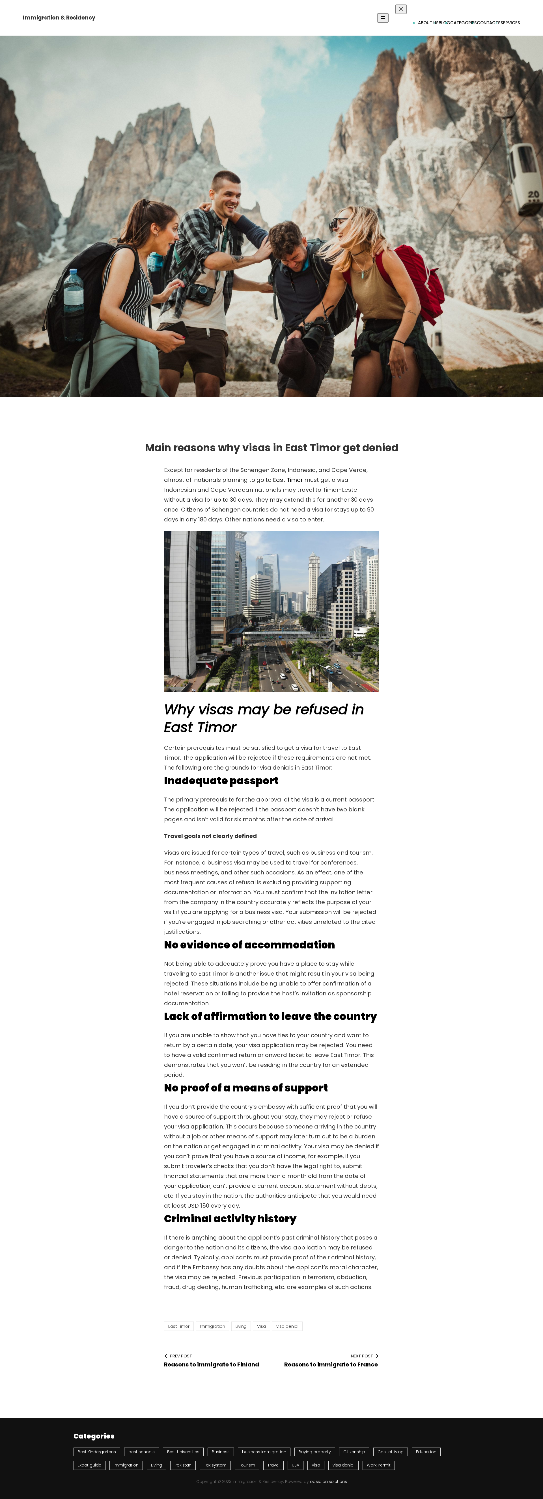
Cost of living (391, 1452)
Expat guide (89, 1465)
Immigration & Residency (59, 17)
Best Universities (183, 1452)
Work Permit (379, 1465)
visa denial (287, 1326)
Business (221, 1452)
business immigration (264, 1452)
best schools (141, 1452)
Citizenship (354, 1452)
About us (428, 23)
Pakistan (182, 1465)
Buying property (315, 1452)
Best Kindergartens (97, 1452)
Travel (273, 1465)
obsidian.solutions (328, 1481)
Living (241, 1326)
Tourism (247, 1465)
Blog (444, 23)
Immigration (212, 1326)
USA (295, 1465)
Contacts (489, 23)
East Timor (287, 480)
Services (510, 23)
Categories (463, 23)
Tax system (215, 1465)
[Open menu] (383, 18)
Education (426, 1452)
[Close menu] (401, 9)
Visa (261, 1326)
